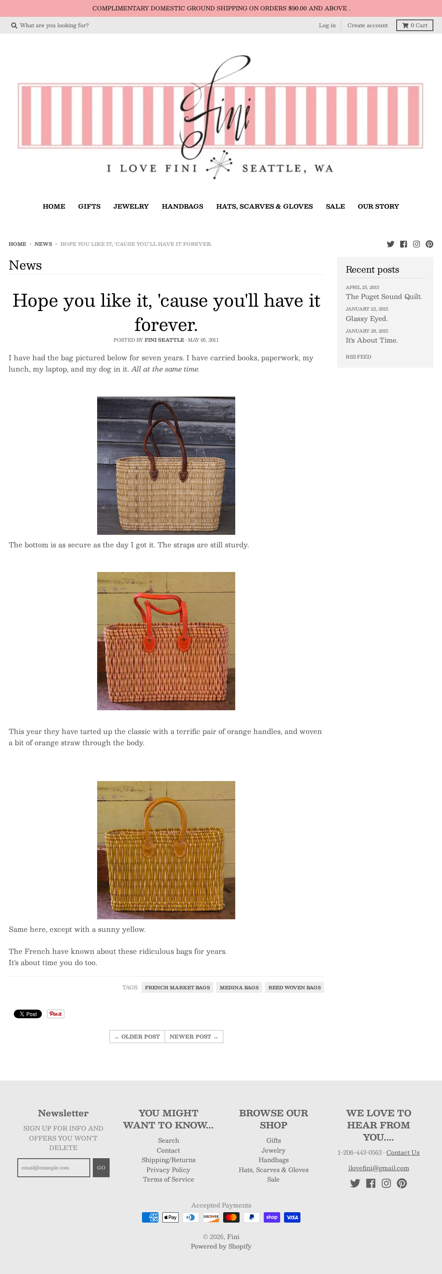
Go (101, 1167)
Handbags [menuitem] (182, 206)
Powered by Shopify (221, 1246)
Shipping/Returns (169, 1159)
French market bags (177, 987)
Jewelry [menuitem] (131, 206)
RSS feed (358, 357)
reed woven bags (294, 987)
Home (17, 244)
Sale (273, 1179)
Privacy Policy (168, 1169)
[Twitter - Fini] (391, 244)
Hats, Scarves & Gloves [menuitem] (264, 206)
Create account (367, 25)
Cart (419, 25)
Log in (327, 25)
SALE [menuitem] (335, 206)
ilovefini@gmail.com (378, 1168)
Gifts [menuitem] (89, 206)
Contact (168, 1150)
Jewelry (274, 1150)
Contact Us (403, 1152)
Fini (233, 1236)
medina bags (239, 987)
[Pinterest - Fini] (429, 244)
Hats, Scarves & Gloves (274, 1169)
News (43, 244)
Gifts (273, 1140)
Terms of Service (168, 1179)
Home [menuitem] (54, 206)
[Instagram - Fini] (416, 244)
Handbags (274, 1159)
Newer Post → (194, 1036)
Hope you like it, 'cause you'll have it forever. (166, 311)
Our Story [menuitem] (378, 206)
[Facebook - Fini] (403, 244)
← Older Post (137, 1036)
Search (168, 1140)
